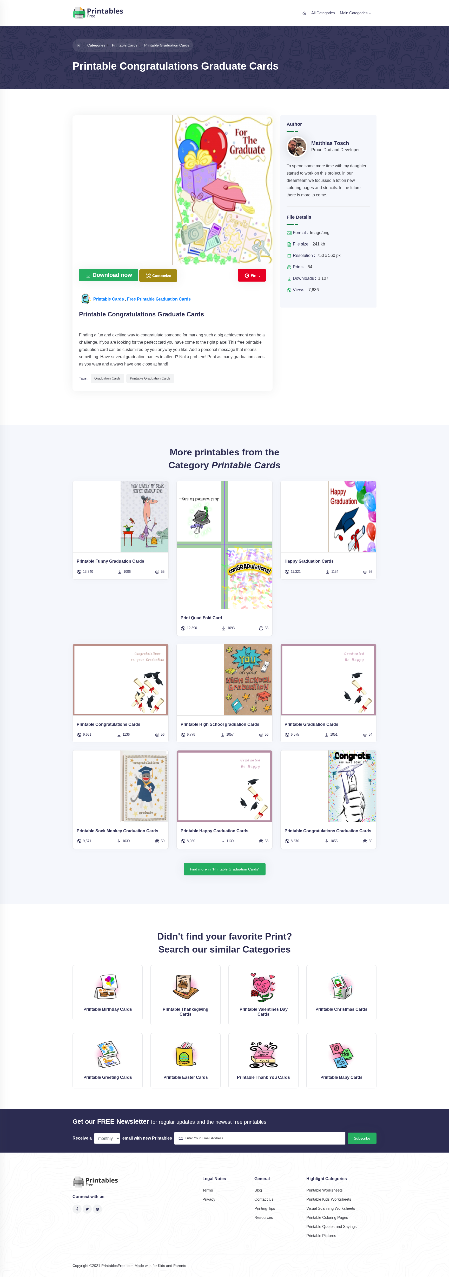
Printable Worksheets (324, 1190)
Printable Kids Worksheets (328, 1199)
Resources (263, 1217)
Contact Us (264, 1199)
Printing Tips (264, 1208)
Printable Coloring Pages (327, 1217)
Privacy (208, 1199)
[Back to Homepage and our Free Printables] (78, 45)
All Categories (323, 13)
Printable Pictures (321, 1235)
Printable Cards (109, 299)
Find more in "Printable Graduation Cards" (224, 869)
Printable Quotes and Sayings (331, 1226)
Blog (258, 1190)
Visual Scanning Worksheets (330, 1208)
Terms (207, 1190)
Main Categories (354, 13)
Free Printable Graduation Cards (159, 299)
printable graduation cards (150, 378)
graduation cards (107, 378)
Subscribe (362, 1138)
